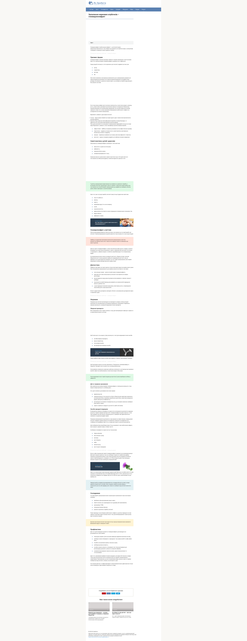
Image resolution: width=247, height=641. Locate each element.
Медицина (125, 9)
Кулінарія (118, 9)
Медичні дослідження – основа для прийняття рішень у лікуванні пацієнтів (98, 614)
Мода (131, 9)
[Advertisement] (101, 30)
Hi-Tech (91, 9)
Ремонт (143, 9)
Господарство (104, 9)
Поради (137, 9)
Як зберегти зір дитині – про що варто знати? (121, 613)
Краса (111, 9)
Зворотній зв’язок (92, 637)
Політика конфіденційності (103, 637)
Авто (97, 9)
